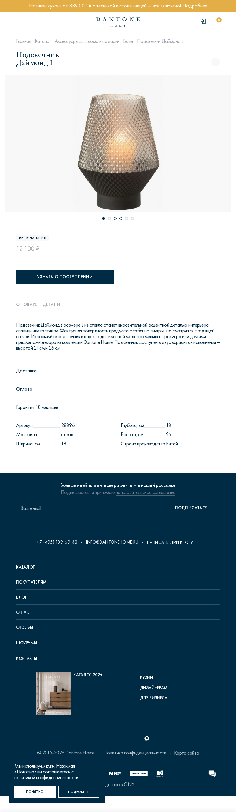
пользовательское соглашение (145, 492)
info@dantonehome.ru (112, 542)
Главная (23, 41)
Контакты (26, 658)
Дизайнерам (154, 687)
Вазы (128, 41)
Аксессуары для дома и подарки (87, 41)
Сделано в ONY (118, 784)
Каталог (43, 41)
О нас (22, 612)
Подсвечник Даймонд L (160, 41)
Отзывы (24, 627)
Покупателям (31, 582)
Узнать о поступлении (65, 276)
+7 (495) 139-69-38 (57, 542)
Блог (21, 597)
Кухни (146, 677)
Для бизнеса (154, 697)
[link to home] (118, 22)
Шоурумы (26, 642)
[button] (103, 218)
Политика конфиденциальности (134, 753)
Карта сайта (186, 753)
